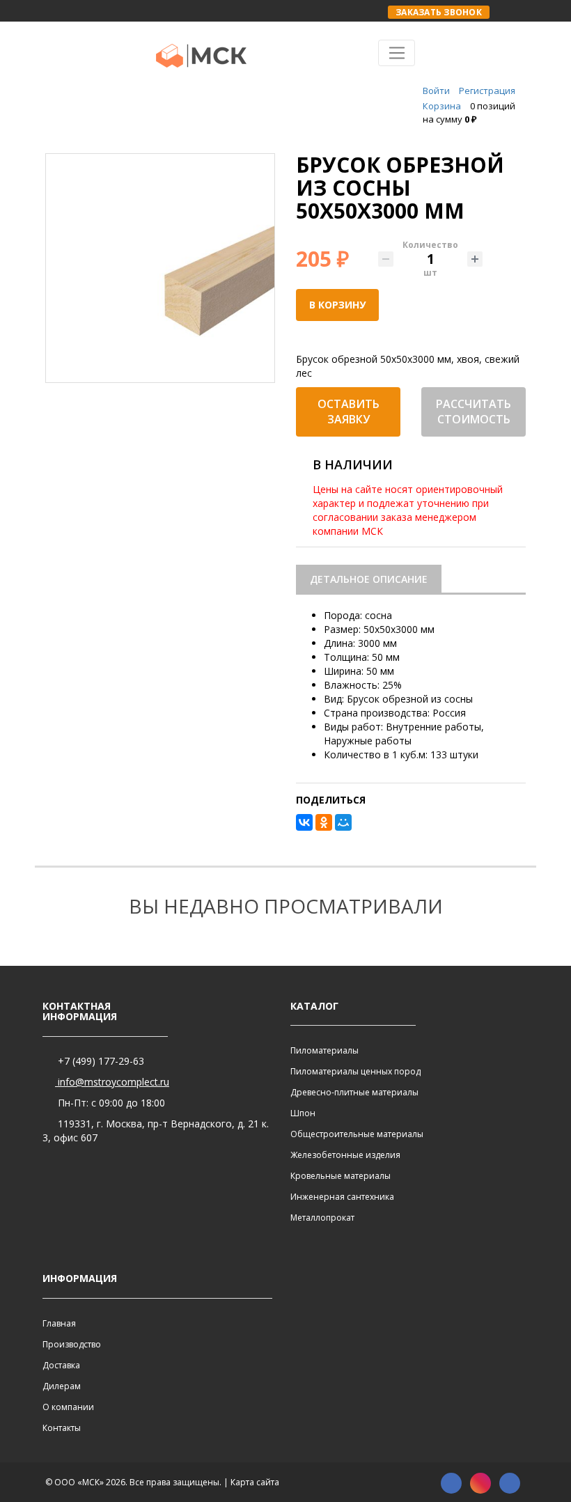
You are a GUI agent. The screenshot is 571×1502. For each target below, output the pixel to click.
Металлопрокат (322, 1217)
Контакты (61, 1428)
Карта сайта (254, 1482)
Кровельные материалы (340, 1176)
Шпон (302, 1113)
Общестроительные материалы (356, 1134)
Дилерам (61, 1386)
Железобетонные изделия (345, 1155)
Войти (436, 90)
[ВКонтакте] (304, 822)
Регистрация (487, 90)
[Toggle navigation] (396, 53)
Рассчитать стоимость (473, 412)
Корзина (442, 106)
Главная (59, 1323)
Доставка (61, 1365)
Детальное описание (369, 579)
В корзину (337, 304)
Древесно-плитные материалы (354, 1092)
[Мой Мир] (343, 822)
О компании (68, 1407)
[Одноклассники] (323, 822)
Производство (71, 1344)
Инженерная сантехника (342, 1197)
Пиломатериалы (324, 1050)
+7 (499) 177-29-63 (99, 1060)
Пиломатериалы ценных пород (355, 1071)
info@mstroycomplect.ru (112, 1081)
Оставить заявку (349, 412)
